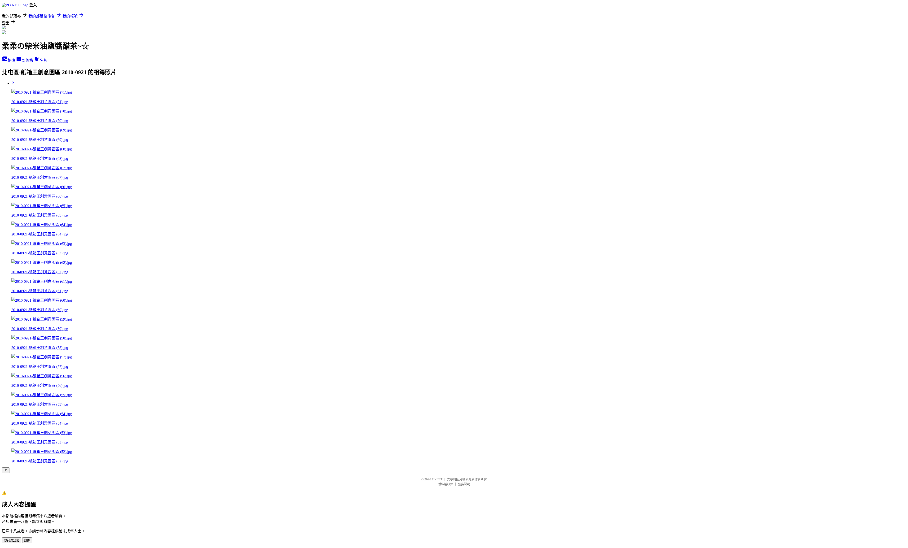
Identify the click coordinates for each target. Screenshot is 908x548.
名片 (43, 60)
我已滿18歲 (11, 540)
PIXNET (437, 479)
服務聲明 (464, 484)
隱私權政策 (445, 484)
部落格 (28, 60)
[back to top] (5, 470)
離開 (27, 540)
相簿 (12, 60)
